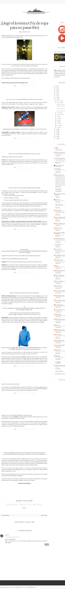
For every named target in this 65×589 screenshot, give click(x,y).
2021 (56, 88)
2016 (56, 97)
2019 (56, 91)
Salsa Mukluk (58, 346)
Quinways (57, 325)
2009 (56, 138)
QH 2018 (57, 229)
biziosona (57, 199)
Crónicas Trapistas (59, 275)
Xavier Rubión (58, 286)
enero (58, 127)
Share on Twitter (26, 504)
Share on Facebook (13, 504)
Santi (56, 196)
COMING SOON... (59, 310)
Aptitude (57, 245)
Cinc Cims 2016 (58, 271)
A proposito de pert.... (60, 295)
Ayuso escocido (58, 190)
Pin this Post (38, 504)
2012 (56, 133)
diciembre (59, 101)
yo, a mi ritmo (58, 249)
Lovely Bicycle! (58, 244)
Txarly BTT (57, 350)
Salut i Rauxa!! (58, 210)
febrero (58, 125)
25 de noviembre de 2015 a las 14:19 (12, 537)
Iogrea (56, 265)
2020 (56, 89)
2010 (56, 136)
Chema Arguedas (59, 371)
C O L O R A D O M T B (60, 309)
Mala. (56, 148)
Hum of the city (58, 204)
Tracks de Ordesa (59, 282)
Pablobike (57, 356)
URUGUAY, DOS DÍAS (60, 256)
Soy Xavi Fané (58, 334)
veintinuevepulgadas (60, 345)
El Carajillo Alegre (59, 305)
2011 (56, 134)
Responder (47, 544)
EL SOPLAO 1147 (59, 260)
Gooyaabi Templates (24, 587)
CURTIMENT (58, 314)
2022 (56, 86)
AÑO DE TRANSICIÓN (60, 315)
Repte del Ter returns (60, 235)
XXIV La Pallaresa (59, 287)
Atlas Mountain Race (59, 200)
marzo (58, 123)
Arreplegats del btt (59, 340)
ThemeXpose (11, 587)
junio (58, 118)
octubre (58, 112)
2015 (56, 99)
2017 (56, 95)
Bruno (7, 535)
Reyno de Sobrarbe (59, 165)
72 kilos (57, 147)
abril (58, 122)
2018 (56, 93)
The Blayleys (58, 169)
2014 (56, 129)
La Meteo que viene (59, 175)
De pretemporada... (60, 108)
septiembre (59, 114)
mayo (58, 120)
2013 (56, 131)
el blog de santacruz (59, 238)
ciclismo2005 (58, 189)
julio (58, 116)
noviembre (59, 102)
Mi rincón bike (58, 228)
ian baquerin (58, 362)
